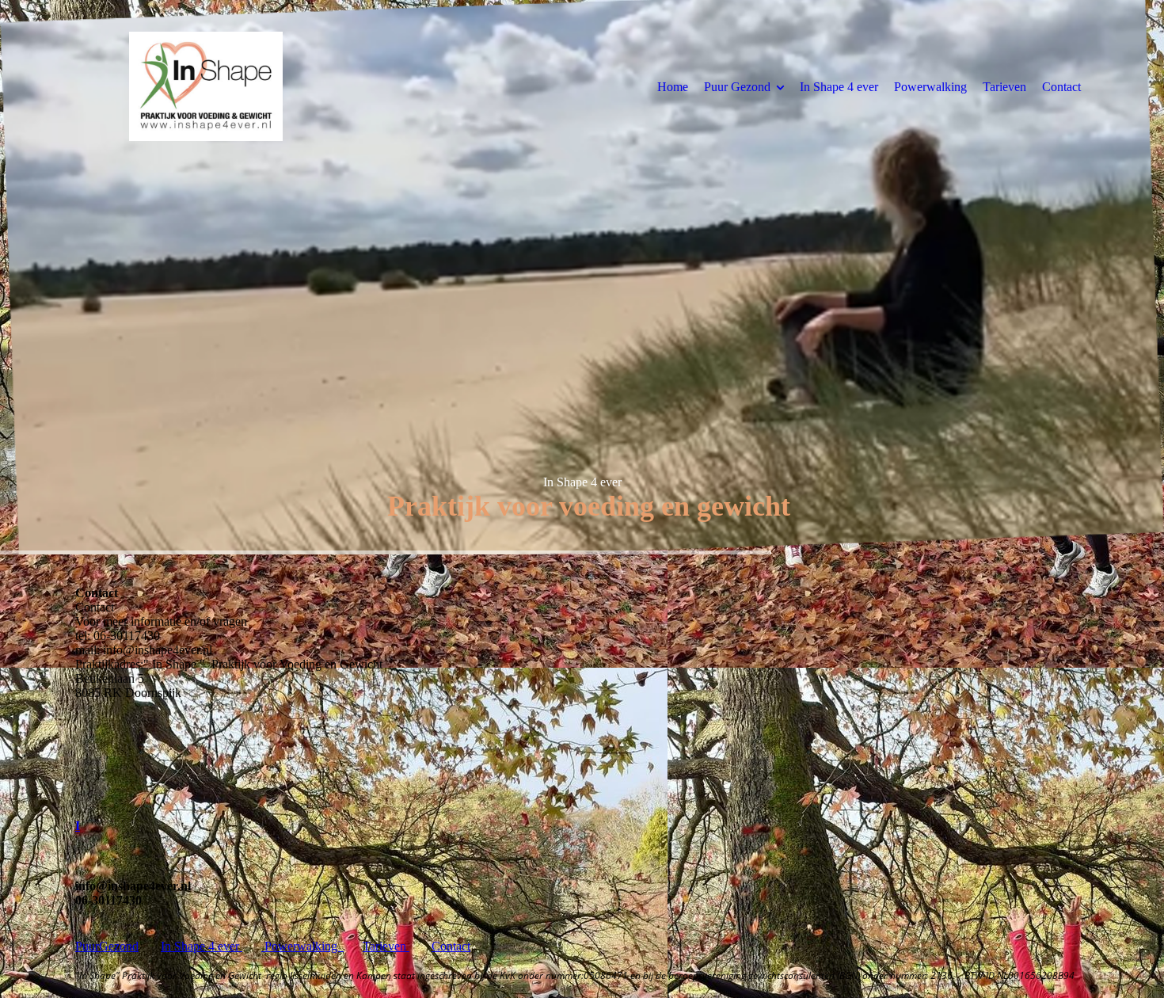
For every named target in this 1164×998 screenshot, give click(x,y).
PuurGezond (107, 946)
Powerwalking (930, 86)
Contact (1061, 86)
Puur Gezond (737, 86)
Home (672, 86)
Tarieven (1004, 86)
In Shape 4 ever (839, 86)
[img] (206, 86)
